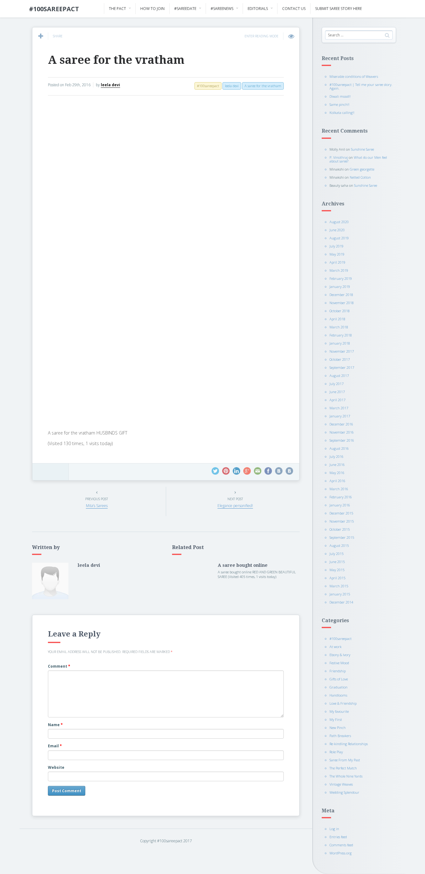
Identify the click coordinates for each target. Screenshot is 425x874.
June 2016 (337, 464)
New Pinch (337, 727)
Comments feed (341, 845)
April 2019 (337, 262)
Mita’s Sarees (97, 505)
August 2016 (339, 448)
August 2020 (339, 221)
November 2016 (341, 432)
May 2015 (336, 569)
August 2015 (339, 545)
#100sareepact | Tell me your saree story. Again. (360, 86)
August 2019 (339, 238)
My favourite (339, 711)
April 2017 (337, 399)
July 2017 (336, 383)
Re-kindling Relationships (348, 743)
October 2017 (339, 359)
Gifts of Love (338, 679)
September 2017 (341, 367)
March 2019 (338, 270)
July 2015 (336, 553)
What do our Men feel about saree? (358, 159)
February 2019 (340, 278)
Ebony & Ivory (339, 654)
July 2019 (336, 246)
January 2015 (339, 594)
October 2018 (339, 310)
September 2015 (341, 537)
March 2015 (338, 586)
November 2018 (341, 302)
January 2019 (339, 286)
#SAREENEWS (222, 8)
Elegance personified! (235, 505)
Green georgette (362, 169)
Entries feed (338, 836)
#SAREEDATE (185, 8)
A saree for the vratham (116, 60)
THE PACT (117, 8)
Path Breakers (340, 735)
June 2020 (337, 230)
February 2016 (340, 497)
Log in (334, 828)
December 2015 (341, 513)
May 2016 (336, 472)
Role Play (336, 751)
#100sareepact (340, 638)
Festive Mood (339, 662)
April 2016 (337, 480)
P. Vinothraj (338, 157)
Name (55, 724)
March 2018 (338, 327)
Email (55, 746)
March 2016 (338, 488)
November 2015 (341, 521)
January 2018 (339, 343)
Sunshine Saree (362, 149)
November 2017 (341, 351)
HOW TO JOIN (152, 8)
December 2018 (341, 294)
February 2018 (340, 335)
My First (335, 719)
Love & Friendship (343, 703)
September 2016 (341, 440)
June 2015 (337, 561)
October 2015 (339, 529)
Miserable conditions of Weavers (353, 76)
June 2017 (337, 391)
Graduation (338, 687)
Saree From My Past (344, 760)
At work (335, 646)
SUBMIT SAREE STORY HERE (338, 8)
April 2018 (337, 319)
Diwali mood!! (340, 96)
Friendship (337, 671)
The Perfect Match (343, 768)
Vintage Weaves (341, 784)
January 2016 (339, 505)
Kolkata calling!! (341, 112)
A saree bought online (243, 565)
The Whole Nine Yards (345, 776)
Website (56, 767)
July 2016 (336, 456)
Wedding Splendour (344, 792)
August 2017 (339, 375)
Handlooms (338, 695)
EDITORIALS (258, 8)
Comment (59, 666)
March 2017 (338, 408)
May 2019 (336, 254)
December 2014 (341, 602)
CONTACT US (294, 8)
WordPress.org (340, 853)
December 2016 (341, 424)
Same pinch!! (339, 104)
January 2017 (339, 416)
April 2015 (337, 578)
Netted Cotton (360, 177)
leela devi (110, 84)
